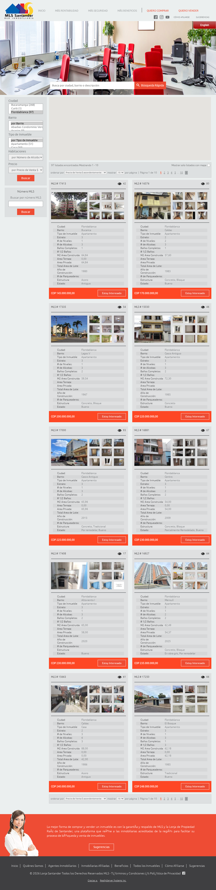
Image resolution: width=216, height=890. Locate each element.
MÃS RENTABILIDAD (66, 10)
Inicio (14, 866)
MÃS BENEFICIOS (127, 10)
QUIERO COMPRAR (158, 10)
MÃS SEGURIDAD (98, 10)
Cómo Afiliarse (182, 17)
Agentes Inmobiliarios (62, 866)
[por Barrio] (27, 123)
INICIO (41, 10)
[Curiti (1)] (27, 108)
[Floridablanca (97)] (27, 112)
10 (181, 172)
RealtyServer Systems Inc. (113, 880)
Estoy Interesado (112, 293)
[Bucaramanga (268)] (27, 105)
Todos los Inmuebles (146, 866)
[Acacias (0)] (27, 130)
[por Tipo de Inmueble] (27, 140)
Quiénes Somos (33, 866)
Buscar (25, 212)
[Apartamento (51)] (27, 144)
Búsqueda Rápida (152, 85)
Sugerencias (202, 17)
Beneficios (121, 866)
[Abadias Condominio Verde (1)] (27, 127)
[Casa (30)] (27, 147)
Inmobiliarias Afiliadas (95, 866)
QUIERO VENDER (188, 10)
